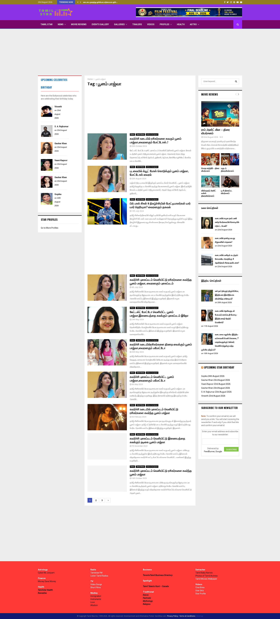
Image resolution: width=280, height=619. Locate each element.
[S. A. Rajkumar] (46, 136)
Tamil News (140, 134)
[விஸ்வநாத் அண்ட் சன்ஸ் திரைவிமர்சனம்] (210, 182)
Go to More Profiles (49, 228)
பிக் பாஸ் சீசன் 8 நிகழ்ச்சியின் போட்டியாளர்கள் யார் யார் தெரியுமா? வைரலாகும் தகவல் (160, 205)
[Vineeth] (46, 116)
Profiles (164, 24)
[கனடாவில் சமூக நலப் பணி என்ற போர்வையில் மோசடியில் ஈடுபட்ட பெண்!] (207, 228)
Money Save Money (47, 581)
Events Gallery (100, 24)
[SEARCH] (236, 81)
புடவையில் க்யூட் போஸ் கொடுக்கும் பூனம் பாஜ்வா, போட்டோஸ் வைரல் (159, 173)
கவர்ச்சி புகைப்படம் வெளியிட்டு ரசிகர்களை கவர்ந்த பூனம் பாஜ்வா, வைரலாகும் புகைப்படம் (161, 281)
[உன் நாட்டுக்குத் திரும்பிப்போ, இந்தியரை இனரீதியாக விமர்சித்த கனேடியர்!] (207, 301)
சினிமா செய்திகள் (152, 134)
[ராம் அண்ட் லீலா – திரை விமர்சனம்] (220, 113)
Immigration (95, 596)
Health (181, 24)
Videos (150, 24)
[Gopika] (46, 204)
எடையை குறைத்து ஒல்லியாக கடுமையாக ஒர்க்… (100, 2)
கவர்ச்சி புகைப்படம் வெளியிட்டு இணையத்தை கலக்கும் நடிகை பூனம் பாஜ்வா (157, 440)
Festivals (147, 598)
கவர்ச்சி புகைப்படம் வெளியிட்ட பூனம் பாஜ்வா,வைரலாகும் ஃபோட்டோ (152, 378)
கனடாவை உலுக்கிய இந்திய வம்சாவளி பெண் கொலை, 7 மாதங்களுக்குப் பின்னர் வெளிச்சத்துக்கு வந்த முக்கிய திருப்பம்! (219, 342)
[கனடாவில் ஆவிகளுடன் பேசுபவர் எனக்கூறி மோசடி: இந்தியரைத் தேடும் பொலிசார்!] (207, 320)
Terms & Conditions (187, 616)
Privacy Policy (172, 616)
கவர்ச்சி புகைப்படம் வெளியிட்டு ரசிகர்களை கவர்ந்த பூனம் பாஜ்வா (161, 472)
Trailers (137, 24)
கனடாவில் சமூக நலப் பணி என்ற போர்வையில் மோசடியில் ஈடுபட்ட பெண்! (227, 222)
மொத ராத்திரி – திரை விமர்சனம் (210, 170)
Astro (193, 24)
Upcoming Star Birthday (219, 367)
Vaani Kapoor (61, 160)
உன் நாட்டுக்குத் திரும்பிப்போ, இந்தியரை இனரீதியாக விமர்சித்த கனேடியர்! (227, 295)
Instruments (95, 599)
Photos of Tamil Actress (206, 576)
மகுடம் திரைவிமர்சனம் (227, 170)
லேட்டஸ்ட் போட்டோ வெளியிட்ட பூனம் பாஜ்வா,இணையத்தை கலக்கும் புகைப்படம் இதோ (159, 314)
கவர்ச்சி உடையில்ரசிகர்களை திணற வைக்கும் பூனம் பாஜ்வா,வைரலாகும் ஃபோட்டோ (161, 346)
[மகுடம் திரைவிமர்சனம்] (230, 159)
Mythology (148, 601)
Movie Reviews (78, 24)
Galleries (119, 24)
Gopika (58, 194)
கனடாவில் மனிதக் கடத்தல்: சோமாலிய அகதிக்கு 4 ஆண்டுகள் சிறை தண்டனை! (227, 259)
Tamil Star (46, 24)
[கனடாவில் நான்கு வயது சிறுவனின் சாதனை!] (207, 248)
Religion (146, 604)
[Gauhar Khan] (46, 153)
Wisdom (94, 605)
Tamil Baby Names (204, 573)
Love (92, 602)
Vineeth (58, 106)
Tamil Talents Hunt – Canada (156, 586)
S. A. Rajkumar (62, 126)
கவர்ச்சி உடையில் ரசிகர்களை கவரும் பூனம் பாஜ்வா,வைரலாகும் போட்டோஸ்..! (155, 140)
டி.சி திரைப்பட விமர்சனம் (226, 192)
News (60, 24)
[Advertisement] (140, 52)
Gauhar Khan (61, 143)
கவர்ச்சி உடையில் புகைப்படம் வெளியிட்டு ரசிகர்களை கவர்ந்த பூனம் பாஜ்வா (154, 411)
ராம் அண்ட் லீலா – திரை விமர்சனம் (215, 131)
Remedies (42, 593)
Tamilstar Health (45, 590)
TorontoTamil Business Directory (158, 575)
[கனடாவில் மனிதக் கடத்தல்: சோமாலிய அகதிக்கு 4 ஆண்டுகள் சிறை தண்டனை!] (207, 265)
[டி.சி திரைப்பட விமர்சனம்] (230, 182)
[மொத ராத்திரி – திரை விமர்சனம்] (210, 159)
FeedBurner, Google (213, 451)
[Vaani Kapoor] (46, 170)
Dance (145, 595)
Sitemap (199, 616)
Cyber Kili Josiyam (46, 573)
